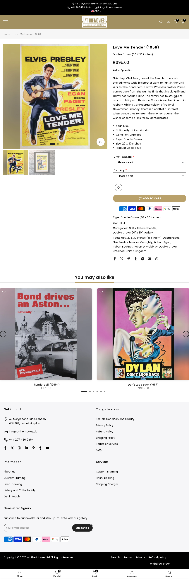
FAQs (99, 450)
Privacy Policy (104, 425)
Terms (128, 557)
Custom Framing (14, 478)
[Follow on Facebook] (5, 448)
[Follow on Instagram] (19, 448)
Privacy (140, 557)
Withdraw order (160, 564)
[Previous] (3, 334)
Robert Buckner (123, 246)
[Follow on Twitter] (12, 448)
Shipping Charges (107, 484)
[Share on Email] (149, 258)
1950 (123, 238)
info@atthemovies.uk (110, 7)
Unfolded (119, 251)
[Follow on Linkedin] (26, 448)
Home (6, 34)
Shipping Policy (105, 438)
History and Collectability (20, 490)
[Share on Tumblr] (135, 258)
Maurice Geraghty (140, 242)
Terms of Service (107, 444)
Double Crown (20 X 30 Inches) (141, 217)
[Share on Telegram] (142, 258)
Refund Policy (104, 431)
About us (9, 471)
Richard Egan (162, 242)
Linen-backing (13, 484)
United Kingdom (136, 251)
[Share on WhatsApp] (156, 258)
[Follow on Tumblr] (40, 448)
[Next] (186, 334)
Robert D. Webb (144, 246)
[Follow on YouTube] (47, 448)
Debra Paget (171, 238)
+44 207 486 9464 (21, 439)
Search (115, 557)
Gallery (148, 232)
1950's (132, 228)
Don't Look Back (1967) (143, 384)
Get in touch (12, 496)
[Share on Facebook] (114, 258)
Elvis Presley (120, 242)
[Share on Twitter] (121, 258)
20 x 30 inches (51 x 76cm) (144, 238)
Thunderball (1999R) (46, 384)
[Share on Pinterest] (128, 258)
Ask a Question (123, 70)
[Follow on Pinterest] (33, 448)
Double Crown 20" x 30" (128, 232)
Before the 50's (147, 228)
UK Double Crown (166, 246)
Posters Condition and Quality (115, 419)
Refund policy (157, 557)
